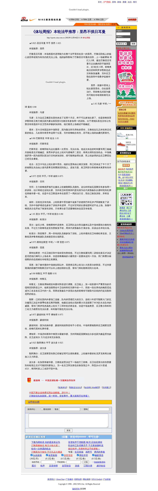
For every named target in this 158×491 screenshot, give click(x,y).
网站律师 (86, 479)
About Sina (60, 479)
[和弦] (120, 183)
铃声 (42, 466)
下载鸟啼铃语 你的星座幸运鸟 (45, 442)
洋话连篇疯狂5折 (127, 242)
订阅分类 (88, 466)
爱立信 (122, 216)
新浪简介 (51, 479)
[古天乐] (121, 180)
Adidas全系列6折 (126, 230)
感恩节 (88, 452)
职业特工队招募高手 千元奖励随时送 (85, 445)
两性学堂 (83, 455)
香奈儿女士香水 (126, 248)
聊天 (135, 2)
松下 (129, 213)
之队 (100, 19)
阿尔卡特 (123, 213)
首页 (100, 2)
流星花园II (126, 175)
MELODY (129, 177)
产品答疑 (107, 479)
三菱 (128, 216)
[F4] (119, 175)
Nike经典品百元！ (127, 233)
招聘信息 (78, 479)
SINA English (97, 479)
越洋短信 (101, 466)
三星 (129, 210)
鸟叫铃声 (129, 169)
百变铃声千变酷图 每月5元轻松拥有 (85, 442)
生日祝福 (79, 452)
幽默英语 (99, 455)
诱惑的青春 (99, 452)
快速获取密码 (99, 462)
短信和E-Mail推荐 (92, 387)
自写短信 (66, 466)
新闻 (114, 2)
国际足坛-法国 (104, 24)
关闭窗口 (106, 387)
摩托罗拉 (123, 210)
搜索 (124, 2)
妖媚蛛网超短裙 (126, 250)
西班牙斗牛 (128, 183)
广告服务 (69, 479)
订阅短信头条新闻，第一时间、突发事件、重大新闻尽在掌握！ (59, 396)
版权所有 (76, 489)
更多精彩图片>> (126, 219)
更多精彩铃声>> (126, 186)
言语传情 (53, 466)
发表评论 (62, 387)
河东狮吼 (129, 180)
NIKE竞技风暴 (90, 24)
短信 (130, 2)
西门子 (129, 208)
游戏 (77, 466)
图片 (34, 466)
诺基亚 (122, 208)
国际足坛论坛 (75, 387)
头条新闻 (37, 455)
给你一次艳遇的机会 (41, 449)
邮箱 (119, 2)
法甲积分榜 (34, 402)
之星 (87, 19)
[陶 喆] (121, 177)
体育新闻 (52, 455)
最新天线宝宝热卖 (127, 239)
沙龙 (75, 19)
